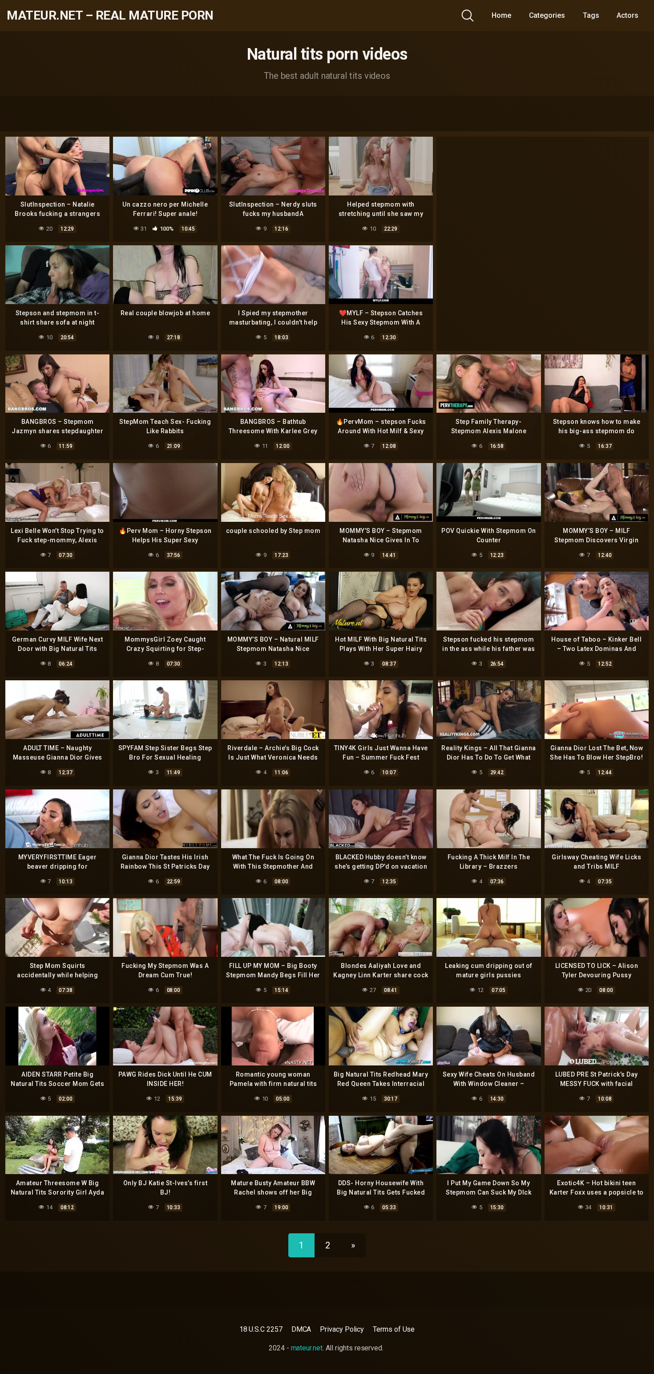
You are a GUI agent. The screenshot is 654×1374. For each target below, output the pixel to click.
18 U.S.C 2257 (261, 1329)
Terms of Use (394, 1329)
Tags (591, 15)
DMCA (301, 1329)
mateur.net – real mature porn (110, 15)
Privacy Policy (342, 1329)
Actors (627, 15)
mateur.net (307, 1348)
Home (501, 15)
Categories (547, 15)
